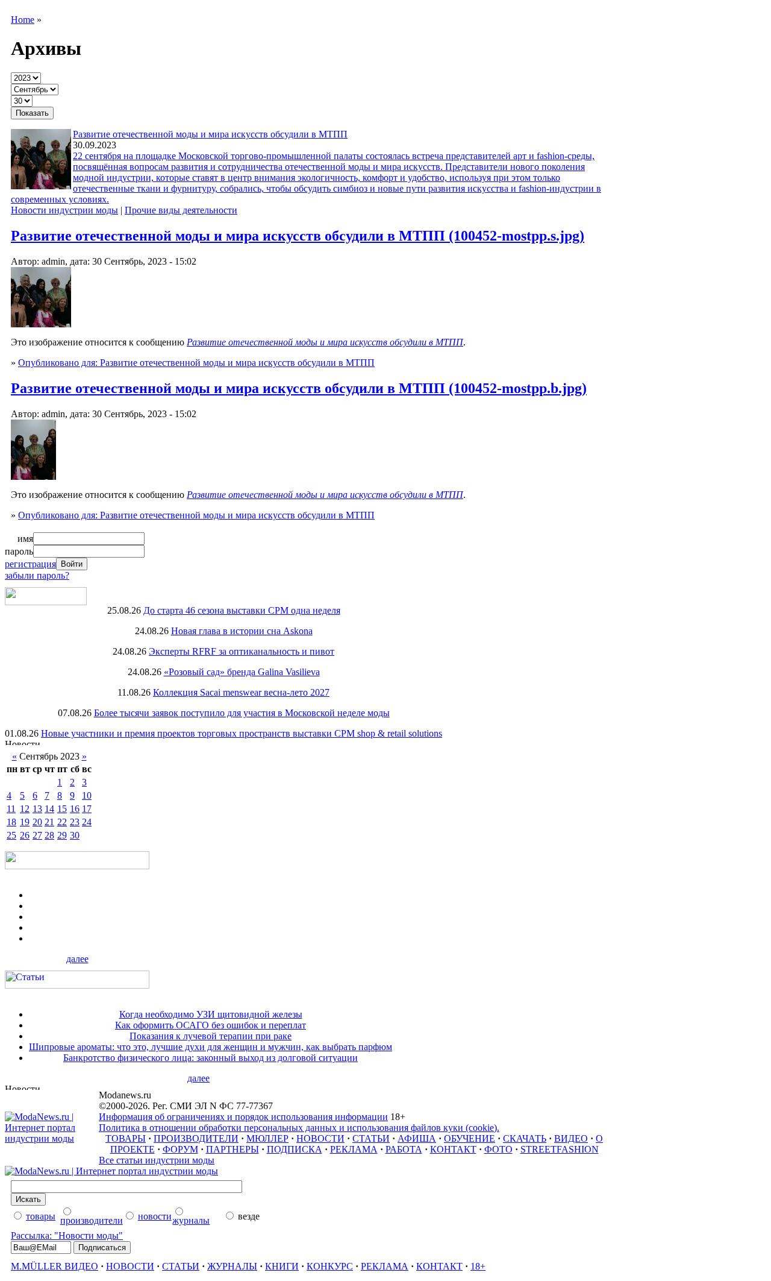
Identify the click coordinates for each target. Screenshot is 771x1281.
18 (11, 822)
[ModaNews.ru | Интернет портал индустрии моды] (52, 1138)
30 (75, 835)
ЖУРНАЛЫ (232, 1266)
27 (37, 835)
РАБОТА (404, 1149)
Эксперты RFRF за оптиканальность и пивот (241, 651)
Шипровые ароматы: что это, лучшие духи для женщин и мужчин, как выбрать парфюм (210, 1047)
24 (87, 822)
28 (49, 835)
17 (87, 809)
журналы (191, 1220)
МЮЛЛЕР (267, 1138)
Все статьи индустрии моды (156, 1160)
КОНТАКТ (453, 1149)
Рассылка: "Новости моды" (67, 1235)
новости (155, 1216)
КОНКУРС (330, 1266)
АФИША (417, 1138)
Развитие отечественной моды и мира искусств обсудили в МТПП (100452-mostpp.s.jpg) (297, 236)
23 (75, 822)
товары (40, 1216)
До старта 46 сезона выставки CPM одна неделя (241, 610)
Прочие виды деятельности (181, 210)
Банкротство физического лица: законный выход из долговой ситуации (210, 1058)
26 (25, 835)
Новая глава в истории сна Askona (242, 631)
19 (25, 822)
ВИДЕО (571, 1138)
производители (91, 1220)
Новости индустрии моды (64, 210)
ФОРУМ (180, 1149)
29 (62, 835)
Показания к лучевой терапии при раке (211, 1036)
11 (11, 809)
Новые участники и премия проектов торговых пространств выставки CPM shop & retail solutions (241, 733)
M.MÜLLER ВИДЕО (54, 1266)
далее (77, 959)
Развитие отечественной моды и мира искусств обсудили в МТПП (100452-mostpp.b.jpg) (299, 388)
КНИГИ (282, 1266)
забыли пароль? (37, 575)
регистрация (30, 564)
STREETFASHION (559, 1149)
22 (62, 822)
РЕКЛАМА (354, 1149)
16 (75, 809)
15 (62, 809)
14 (49, 809)
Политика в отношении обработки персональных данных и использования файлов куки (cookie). (299, 1127)
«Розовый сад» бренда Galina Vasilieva (242, 672)
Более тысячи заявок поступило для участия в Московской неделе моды (242, 713)
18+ (477, 1266)
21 (49, 822)
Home (22, 19)
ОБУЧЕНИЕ (469, 1138)
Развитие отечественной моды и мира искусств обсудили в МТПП (210, 134)
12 (25, 809)
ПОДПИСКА (294, 1149)
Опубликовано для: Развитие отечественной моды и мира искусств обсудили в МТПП (196, 362)
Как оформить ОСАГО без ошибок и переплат (210, 1025)
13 (37, 809)
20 (37, 822)
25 (11, 835)
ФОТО (498, 1149)
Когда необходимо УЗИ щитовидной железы (210, 1014)
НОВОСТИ (320, 1138)
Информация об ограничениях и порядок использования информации (243, 1117)
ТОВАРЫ (125, 1138)
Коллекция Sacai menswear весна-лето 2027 (241, 692)
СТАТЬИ (371, 1138)
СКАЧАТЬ (524, 1138)
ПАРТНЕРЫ (232, 1149)
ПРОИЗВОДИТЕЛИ (196, 1138)
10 (87, 795)
